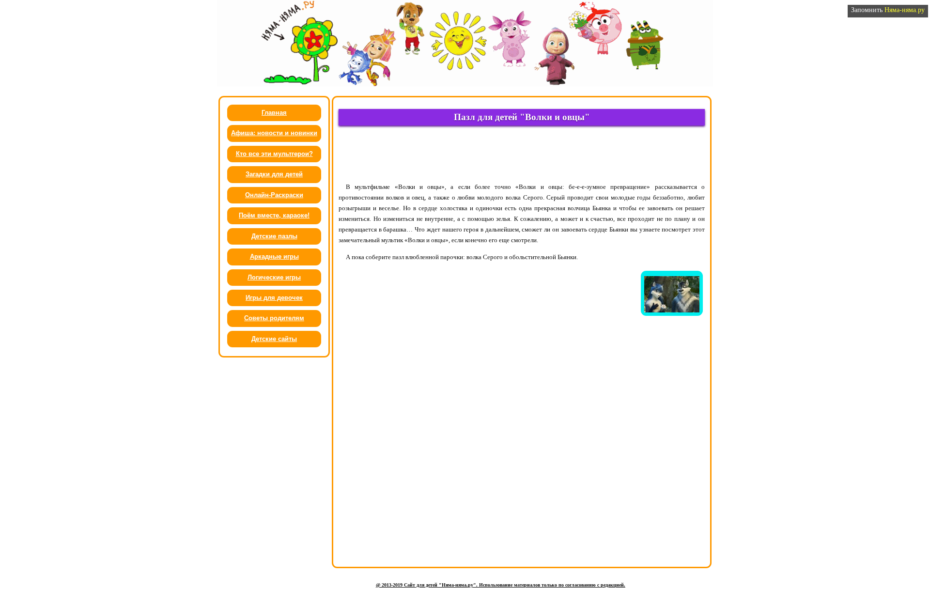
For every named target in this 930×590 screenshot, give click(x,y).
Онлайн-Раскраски (274, 195)
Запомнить (888, 10)
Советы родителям (274, 318)
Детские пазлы (274, 236)
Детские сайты (274, 338)
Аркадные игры (274, 256)
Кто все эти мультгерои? (274, 153)
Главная (274, 112)
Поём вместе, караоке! (274, 215)
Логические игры (274, 277)
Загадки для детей (274, 174)
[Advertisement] (521, 153)
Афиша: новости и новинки (274, 133)
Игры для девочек (274, 297)
